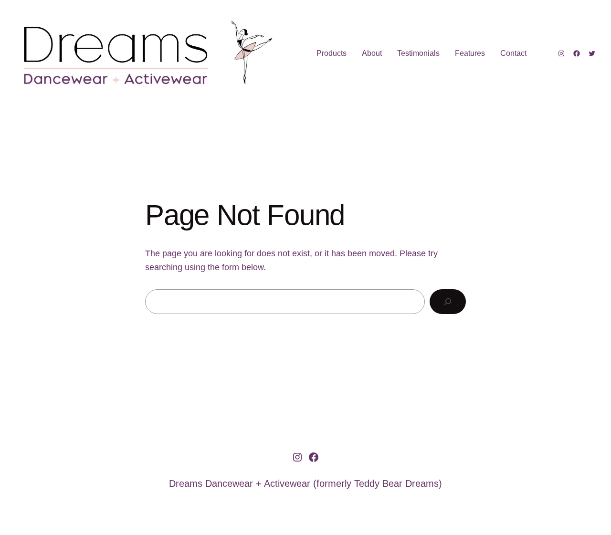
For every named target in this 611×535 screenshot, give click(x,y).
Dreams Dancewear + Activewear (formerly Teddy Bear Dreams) (305, 483)
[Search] (448, 301)
